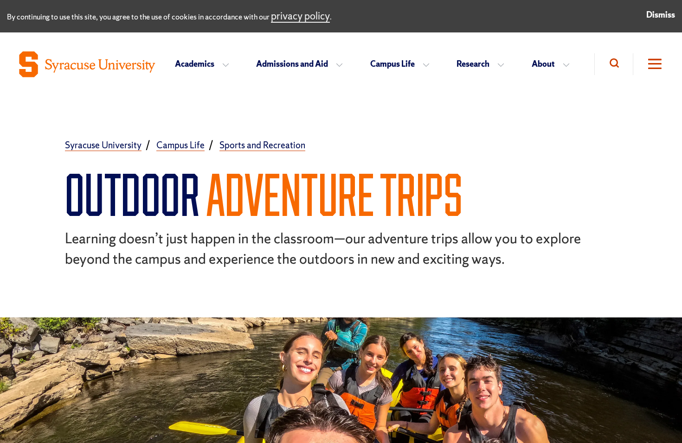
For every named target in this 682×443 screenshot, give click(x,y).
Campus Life (392, 63)
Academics (194, 63)
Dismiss (660, 14)
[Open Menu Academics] (228, 64)
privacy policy (300, 16)
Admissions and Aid (292, 63)
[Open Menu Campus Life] (428, 64)
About (543, 63)
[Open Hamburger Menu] (648, 64)
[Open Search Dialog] (613, 64)
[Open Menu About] (569, 64)
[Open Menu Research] (503, 64)
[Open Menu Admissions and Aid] (342, 64)
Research (473, 63)
